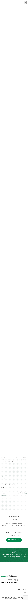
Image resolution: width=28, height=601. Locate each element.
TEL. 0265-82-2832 (9, 582)
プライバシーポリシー (22, 589)
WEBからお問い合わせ (14, 539)
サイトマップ (24, 592)
